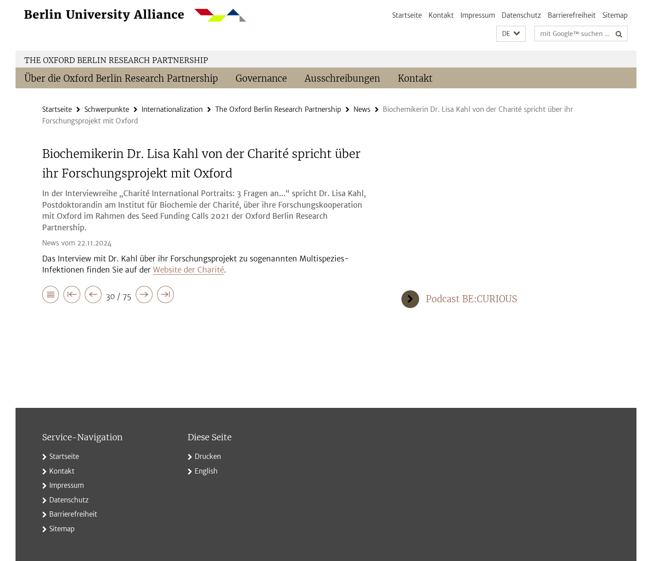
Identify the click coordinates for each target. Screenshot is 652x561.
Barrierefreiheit (572, 15)
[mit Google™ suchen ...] (619, 34)
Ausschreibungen (342, 78)
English (206, 471)
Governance (261, 78)
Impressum (477, 15)
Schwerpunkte (106, 109)
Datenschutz (521, 15)
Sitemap (615, 15)
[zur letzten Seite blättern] (165, 296)
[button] (511, 34)
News (361, 109)
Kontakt (441, 15)
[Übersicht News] (50, 296)
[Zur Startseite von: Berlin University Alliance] (135, 15)
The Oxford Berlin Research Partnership (116, 60)
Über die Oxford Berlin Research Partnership (121, 78)
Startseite (407, 15)
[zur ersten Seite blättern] (71, 296)
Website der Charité (188, 270)
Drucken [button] (208, 456)
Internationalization (172, 109)
